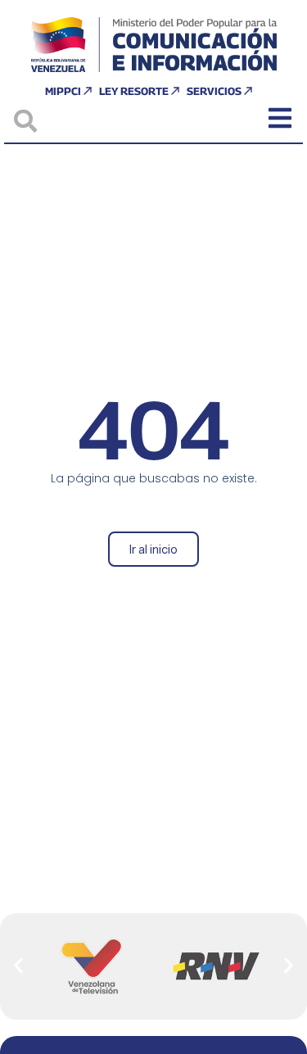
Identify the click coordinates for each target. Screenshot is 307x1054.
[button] (18, 966)
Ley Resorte (134, 90)
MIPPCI (63, 90)
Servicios (214, 90)
